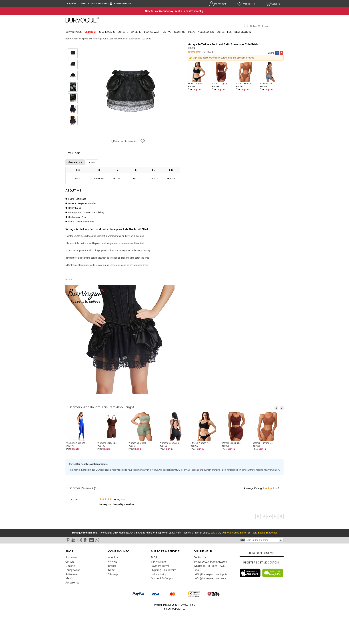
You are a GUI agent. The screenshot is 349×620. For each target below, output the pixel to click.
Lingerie (136, 32)
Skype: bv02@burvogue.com (210, 561)
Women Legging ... (221, 83)
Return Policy (159, 574)
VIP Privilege (158, 561)
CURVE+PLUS (224, 32)
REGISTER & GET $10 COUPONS (261, 562)
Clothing (179, 32)
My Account (220, 4)
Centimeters (75, 162)
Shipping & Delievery (163, 570)
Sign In (196, 58)
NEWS (111, 570)
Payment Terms (160, 566)
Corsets (123, 32)
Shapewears (107, 32)
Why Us (112, 561)
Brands (112, 566)
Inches (92, 162)
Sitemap (113, 574)
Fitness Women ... (196, 83)
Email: (197, 570)
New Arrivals (73, 32)
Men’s (69, 578)
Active (167, 32)
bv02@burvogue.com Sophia (210, 574)
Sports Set (87, 38)
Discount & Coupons (162, 578)
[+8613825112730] (97, 539)
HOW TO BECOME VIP (261, 553)
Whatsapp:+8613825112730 (209, 566)
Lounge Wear (152, 32)
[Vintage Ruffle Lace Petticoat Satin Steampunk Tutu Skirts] (73, 53)
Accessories (206, 32)
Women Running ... (245, 83)
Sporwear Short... (268, 83)
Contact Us (200, 557)
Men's (191, 32)
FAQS (154, 557)
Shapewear (72, 557)
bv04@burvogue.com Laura (210, 578)
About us (113, 557)
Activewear (72, 574)
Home (68, 38)
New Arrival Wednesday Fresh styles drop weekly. (174, 11)
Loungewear (72, 570)
